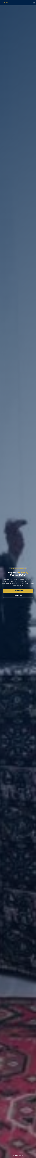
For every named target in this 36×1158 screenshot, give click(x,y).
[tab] (13, 1155)
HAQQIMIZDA (18, 595)
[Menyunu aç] (34, 2)
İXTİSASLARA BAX (17, 590)
